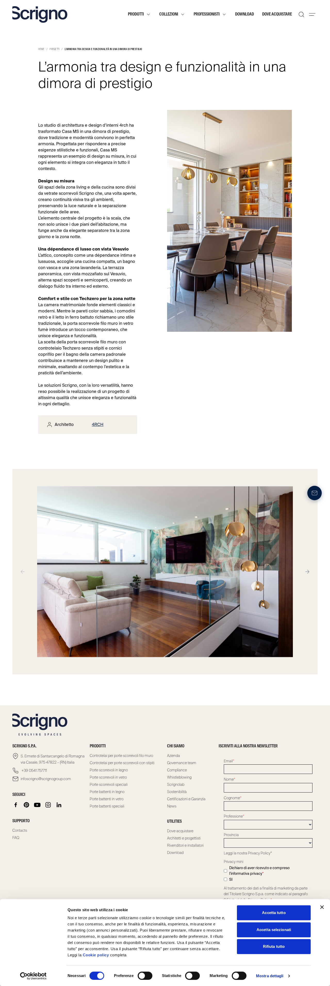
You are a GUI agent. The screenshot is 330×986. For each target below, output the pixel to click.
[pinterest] (26, 805)
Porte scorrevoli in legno (109, 770)
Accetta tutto (273, 912)
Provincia (231, 835)
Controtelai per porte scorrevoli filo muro (121, 755)
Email (229, 761)
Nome (229, 779)
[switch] (145, 976)
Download (244, 14)
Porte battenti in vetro (106, 799)
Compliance (177, 770)
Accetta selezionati (274, 929)
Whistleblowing (179, 777)
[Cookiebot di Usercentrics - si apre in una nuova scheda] (33, 976)
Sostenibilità (177, 791)
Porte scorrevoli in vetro (108, 777)
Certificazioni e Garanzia (186, 799)
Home (41, 49)
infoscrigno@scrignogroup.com (46, 779)
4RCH (97, 424)
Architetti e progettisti (184, 838)
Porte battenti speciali (107, 806)
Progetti (55, 49)
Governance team (181, 763)
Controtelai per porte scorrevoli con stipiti (122, 763)
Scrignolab (175, 784)
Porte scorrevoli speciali (109, 784)
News (171, 806)
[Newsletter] (314, 493)
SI (231, 879)
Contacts (19, 830)
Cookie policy (96, 955)
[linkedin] (59, 805)
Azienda (173, 755)
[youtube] (37, 805)
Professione (234, 816)
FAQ (15, 837)
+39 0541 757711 (34, 770)
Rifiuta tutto (274, 946)
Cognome (233, 798)
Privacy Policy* (260, 853)
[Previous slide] (22, 571)
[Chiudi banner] (322, 907)
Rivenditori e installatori (185, 845)
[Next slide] (307, 571)
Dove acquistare (277, 14)
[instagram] (48, 805)
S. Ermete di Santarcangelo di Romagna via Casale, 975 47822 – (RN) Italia (53, 759)
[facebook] (15, 805)
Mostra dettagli (270, 976)
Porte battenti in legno (107, 791)
